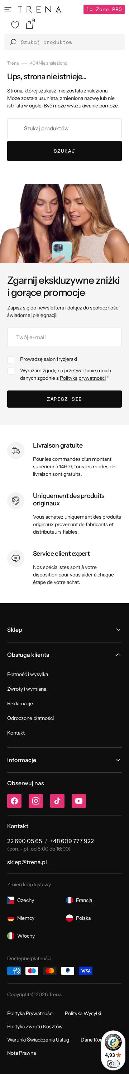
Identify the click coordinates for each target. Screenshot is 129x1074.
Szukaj (64, 151)
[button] (8, 9)
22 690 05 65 (24, 840)
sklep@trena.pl (27, 862)
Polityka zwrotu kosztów (35, 1026)
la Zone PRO (104, 9)
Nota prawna (21, 1053)
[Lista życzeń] (15, 25)
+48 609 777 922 (72, 840)
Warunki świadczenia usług (38, 1040)
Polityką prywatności (83, 378)
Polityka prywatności (30, 1013)
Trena (13, 63)
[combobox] (64, 128)
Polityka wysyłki (83, 1013)
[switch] (113, 1064)
